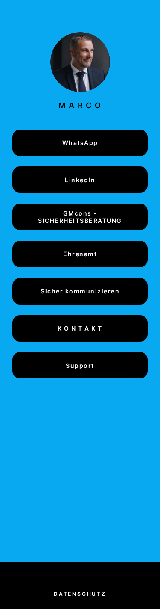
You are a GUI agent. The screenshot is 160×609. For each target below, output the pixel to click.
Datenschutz (80, 594)
